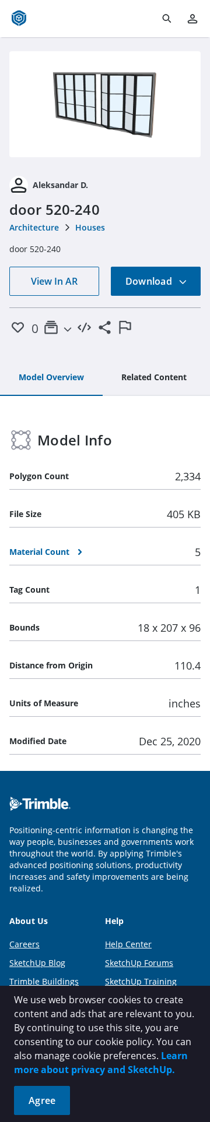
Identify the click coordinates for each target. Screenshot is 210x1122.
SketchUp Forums (139, 962)
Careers (24, 944)
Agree (42, 1100)
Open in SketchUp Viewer (105, 104)
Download (149, 281)
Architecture (34, 227)
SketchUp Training (141, 981)
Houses (90, 227)
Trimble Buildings (44, 981)
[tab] (51, 378)
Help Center (128, 944)
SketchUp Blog (37, 962)
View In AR (54, 281)
